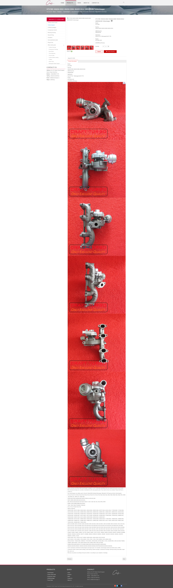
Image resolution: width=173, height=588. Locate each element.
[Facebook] (121, 586)
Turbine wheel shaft (52, 22)
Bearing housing (52, 32)
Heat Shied (51, 51)
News (69, 576)
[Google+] (115, 586)
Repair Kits (50, 42)
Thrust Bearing (52, 53)
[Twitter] (119, 586)
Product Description (72, 61)
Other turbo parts (52, 45)
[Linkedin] (117, 586)
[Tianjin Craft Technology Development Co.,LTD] (117, 572)
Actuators (50, 37)
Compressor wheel (52, 30)
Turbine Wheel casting (53, 57)
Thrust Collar (51, 55)
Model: (69, 58)
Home (69, 572)
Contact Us (70, 578)
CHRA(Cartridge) (52, 27)
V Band (50, 59)
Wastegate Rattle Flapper (54, 63)
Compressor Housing (53, 49)
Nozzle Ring (51, 35)
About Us (69, 580)
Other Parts (51, 61)
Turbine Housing (52, 47)
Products (69, 574)
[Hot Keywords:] (123, 2)
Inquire (99, 51)
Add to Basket (111, 51)
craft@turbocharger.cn (54, 77)
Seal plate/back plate (53, 40)
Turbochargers (51, 25)
